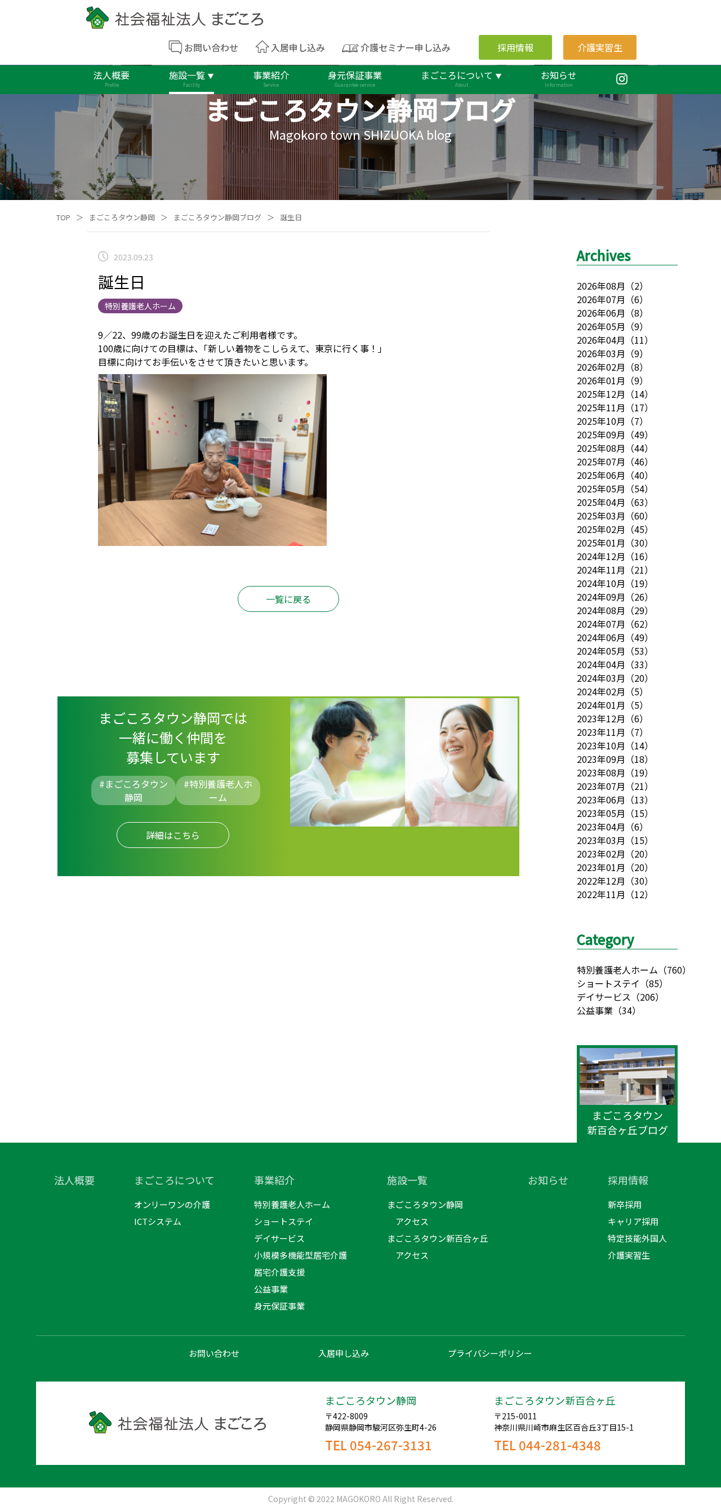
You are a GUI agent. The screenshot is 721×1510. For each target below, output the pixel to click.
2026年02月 (601, 367)
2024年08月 (601, 610)
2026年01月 (601, 380)
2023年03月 (601, 840)
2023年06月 (601, 799)
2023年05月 (601, 813)
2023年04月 (601, 826)
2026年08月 (601, 285)
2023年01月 (601, 867)
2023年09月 (601, 759)
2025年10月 (601, 421)
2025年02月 (601, 529)
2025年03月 (601, 515)
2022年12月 (601, 880)
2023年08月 (601, 772)
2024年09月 (601, 596)
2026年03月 (601, 353)
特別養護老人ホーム (617, 969)
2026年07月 (601, 299)
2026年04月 (601, 340)
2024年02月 (601, 691)
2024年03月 (601, 678)
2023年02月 (601, 853)
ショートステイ (608, 983)
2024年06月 (601, 637)
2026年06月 (601, 312)
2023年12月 (601, 718)
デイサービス (604, 996)
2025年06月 (601, 475)
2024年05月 (601, 651)
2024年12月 (601, 556)
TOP (63, 217)
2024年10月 (601, 583)
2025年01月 (601, 542)
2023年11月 (601, 732)
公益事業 (595, 1010)
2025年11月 (601, 407)
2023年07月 (601, 786)
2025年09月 (601, 434)
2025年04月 (601, 502)
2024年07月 (601, 623)
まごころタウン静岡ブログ (217, 217)
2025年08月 (601, 448)
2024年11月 (601, 569)
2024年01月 (601, 705)
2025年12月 (601, 394)
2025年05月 (601, 488)
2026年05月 (601, 326)
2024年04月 (601, 664)
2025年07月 (601, 461)
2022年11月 (601, 894)
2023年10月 (601, 745)
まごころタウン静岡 (122, 217)
